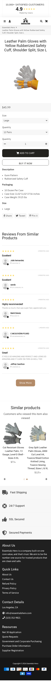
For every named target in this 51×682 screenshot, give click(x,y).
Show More (25, 382)
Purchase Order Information (16, 645)
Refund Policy (9, 583)
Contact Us (7, 579)
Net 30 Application (11, 632)
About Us (6, 574)
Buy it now (25, 163)
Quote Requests (10, 636)
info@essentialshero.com (18, 613)
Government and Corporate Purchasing (22, 641)
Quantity (6, 127)
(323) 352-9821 (12, 617)
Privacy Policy (9, 588)
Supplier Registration (13, 650)
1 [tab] (24, 479)
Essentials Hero (8, 27)
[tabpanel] (13, 443)
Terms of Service (10, 592)
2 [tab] (27, 479)
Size (4, 115)
